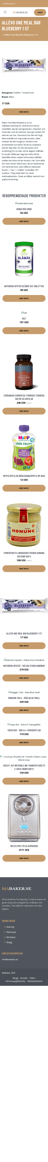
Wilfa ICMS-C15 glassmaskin (24, 845)
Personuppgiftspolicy (15, 981)
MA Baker (11, 937)
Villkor (32, 978)
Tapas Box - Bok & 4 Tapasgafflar (24, 730)
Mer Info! (24, 112)
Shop (40, 12)
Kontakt (24, 978)
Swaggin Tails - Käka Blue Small (24, 697)
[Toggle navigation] (5, 12)
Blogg (9, 942)
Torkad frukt (28, 92)
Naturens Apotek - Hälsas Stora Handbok (24, 665)
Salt (24, 318)
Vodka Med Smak (24, 209)
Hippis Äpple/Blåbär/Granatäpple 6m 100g (24, 475)
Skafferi (17, 92)
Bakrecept (11, 932)
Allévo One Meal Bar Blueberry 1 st (24, 633)
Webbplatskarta (34, 981)
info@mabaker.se (9, 4)
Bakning (10, 927)
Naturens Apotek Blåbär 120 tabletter (24, 286)
